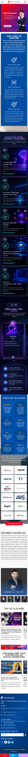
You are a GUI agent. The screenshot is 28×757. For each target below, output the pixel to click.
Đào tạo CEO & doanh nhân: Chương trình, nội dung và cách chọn (10, 679)
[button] (8, 30)
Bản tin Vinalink (15, 627)
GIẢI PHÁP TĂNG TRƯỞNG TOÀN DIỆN (14, 138)
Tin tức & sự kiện (14, 608)
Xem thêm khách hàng (14, 523)
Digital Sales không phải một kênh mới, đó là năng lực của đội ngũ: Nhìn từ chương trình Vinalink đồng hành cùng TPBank (11, 631)
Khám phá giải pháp (8, 173)
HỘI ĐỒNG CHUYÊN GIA (13, 533)
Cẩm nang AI (14, 675)
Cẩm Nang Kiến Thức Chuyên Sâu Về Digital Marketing (14, 655)
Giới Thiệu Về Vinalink (14, 37)
